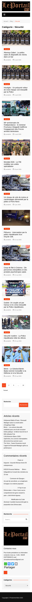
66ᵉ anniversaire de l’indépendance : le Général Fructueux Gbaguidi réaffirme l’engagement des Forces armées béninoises (15, 127)
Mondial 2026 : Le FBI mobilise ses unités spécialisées (12, 164)
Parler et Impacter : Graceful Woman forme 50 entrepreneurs (15, 462)
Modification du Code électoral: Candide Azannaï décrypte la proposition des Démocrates (16, 502)
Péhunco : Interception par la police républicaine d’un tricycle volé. (15, 234)
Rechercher (7, 401)
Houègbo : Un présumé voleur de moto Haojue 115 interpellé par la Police (16, 90)
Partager (9, 567)
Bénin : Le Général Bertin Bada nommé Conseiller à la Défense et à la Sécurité (15, 371)
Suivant (5, 390)
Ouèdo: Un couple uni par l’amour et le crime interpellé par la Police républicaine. (15, 305)
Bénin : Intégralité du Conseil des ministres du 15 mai (16, 472)
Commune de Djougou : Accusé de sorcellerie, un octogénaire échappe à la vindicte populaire (15, 481)
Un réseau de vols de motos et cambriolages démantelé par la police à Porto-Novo (16, 199)
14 (23, 385)
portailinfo (8, 60)
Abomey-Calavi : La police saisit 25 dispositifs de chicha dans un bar (15, 55)
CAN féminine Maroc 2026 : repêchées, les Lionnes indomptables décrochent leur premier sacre (15, 439)
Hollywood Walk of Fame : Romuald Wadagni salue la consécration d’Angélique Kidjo (15, 423)
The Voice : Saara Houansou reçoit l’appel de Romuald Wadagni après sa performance (16, 446)
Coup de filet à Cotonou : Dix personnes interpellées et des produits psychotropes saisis (15, 270)
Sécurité (7, 49)
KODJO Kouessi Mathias (11, 469)
